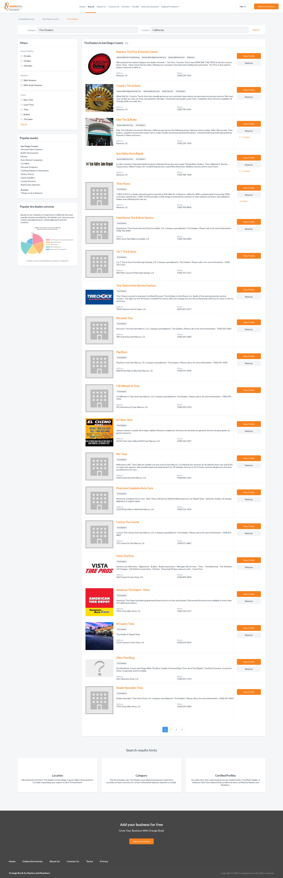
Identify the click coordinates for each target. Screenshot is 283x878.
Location (145, 30)
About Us (101, 6)
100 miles (28, 65)
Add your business (150, 6)
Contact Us (113, 6)
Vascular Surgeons (29, 167)
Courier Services (28, 181)
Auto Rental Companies (32, 160)
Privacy (104, 861)
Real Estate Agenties (30, 184)
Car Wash (25, 163)
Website (249, 63)
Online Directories (32, 861)
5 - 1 (244, 137)
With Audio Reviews (33, 85)
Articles (126, 6)
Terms (89, 861)
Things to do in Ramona (31, 193)
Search (91, 6)
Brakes (27, 114)
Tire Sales (28, 119)
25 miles (27, 56)
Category (31, 30)
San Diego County (50, 19)
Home (82, 6)
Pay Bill (135, 6)
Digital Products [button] (170, 6)
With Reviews (30, 80)
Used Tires (29, 104)
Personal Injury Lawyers (32, 149)
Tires (26, 109)
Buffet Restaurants (30, 153)
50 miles (27, 61)
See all (24, 124)
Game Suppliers (28, 177)
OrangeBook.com (26, 19)
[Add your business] (141, 837)
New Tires (28, 100)
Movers (24, 156)
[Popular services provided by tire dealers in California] (47, 241)
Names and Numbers (38, 873)
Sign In (243, 6)
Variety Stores (27, 174)
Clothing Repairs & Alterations (35, 170)
